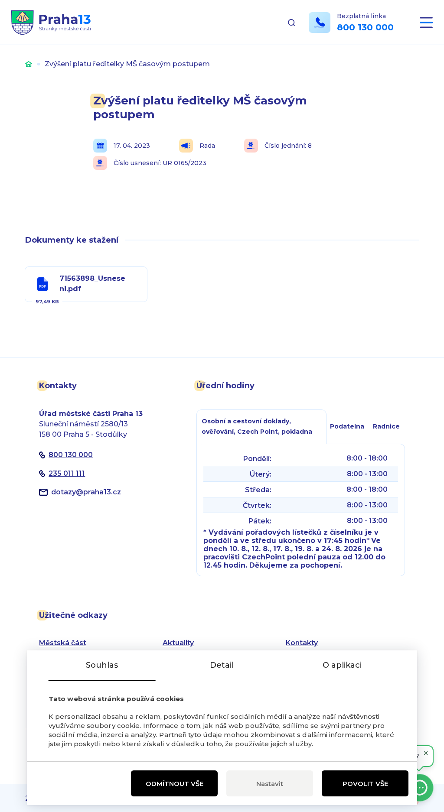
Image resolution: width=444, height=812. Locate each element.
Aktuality (178, 643)
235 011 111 (67, 473)
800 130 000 (365, 27)
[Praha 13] (51, 22)
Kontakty (302, 643)
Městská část (62, 643)
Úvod (28, 64)
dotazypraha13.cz (86, 492)
